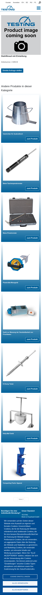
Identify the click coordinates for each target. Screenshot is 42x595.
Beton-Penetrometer (10, 233)
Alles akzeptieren (20, 590)
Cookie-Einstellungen (20, 576)
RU (31, 2)
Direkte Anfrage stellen (12, 70)
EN (23, 2)
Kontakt (8, 2)
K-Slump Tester (8, 384)
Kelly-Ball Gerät (8, 433)
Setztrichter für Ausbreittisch (13, 134)
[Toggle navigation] (38, 8)
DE (27, 2)
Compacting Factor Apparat (12, 483)
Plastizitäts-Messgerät (10, 282)
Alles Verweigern (20, 583)
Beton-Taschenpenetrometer (12, 183)
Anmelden (16, 2)
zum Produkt (32, 139)
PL (35, 2)
